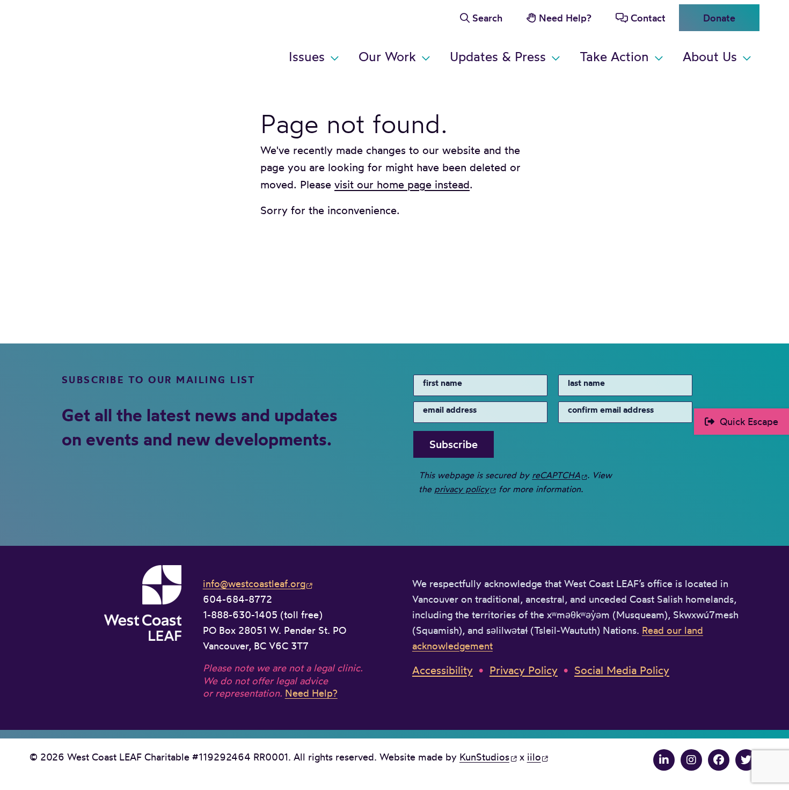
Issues (307, 56)
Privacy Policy (524, 670)
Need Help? (565, 18)
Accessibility (442, 670)
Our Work (387, 56)
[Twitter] (746, 759)
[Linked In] (664, 759)
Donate (719, 18)
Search (487, 18)
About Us (710, 56)
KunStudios (484, 757)
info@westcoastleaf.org (254, 583)
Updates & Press (498, 56)
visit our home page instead (402, 184)
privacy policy (461, 489)
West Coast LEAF (110, 37)
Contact (648, 18)
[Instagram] (691, 759)
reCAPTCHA (556, 475)
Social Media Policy (621, 670)
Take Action (614, 56)
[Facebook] (718, 759)
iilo (534, 757)
